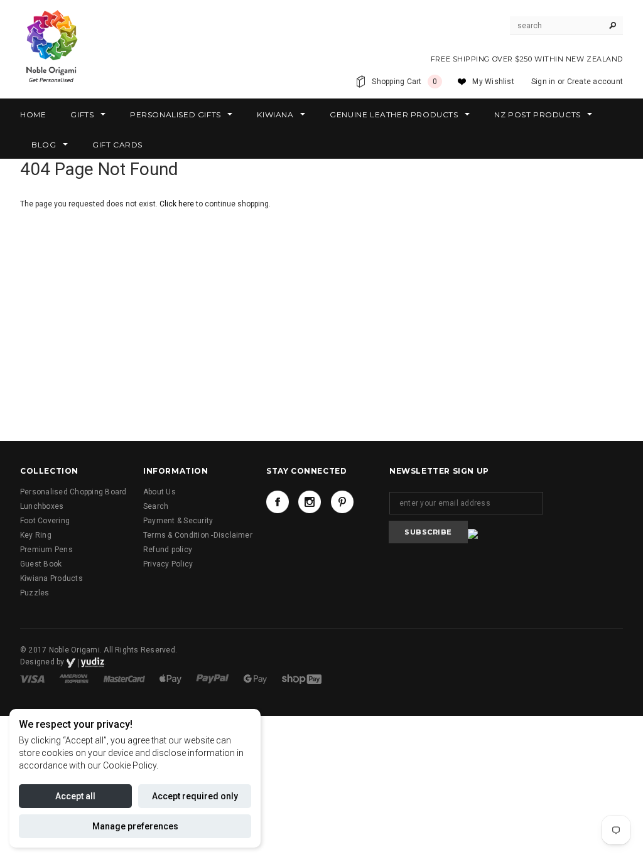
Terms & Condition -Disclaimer (197, 535)
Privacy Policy (168, 564)
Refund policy (167, 549)
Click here (177, 204)
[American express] (74, 678)
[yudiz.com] (85, 661)
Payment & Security (178, 520)
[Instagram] (309, 502)
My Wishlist (493, 81)
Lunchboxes (41, 506)
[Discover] (171, 678)
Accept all (75, 796)
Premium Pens (46, 549)
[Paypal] (213, 678)
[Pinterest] (342, 502)
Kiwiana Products (51, 578)
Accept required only (195, 796)
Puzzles (35, 592)
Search (155, 506)
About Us (159, 491)
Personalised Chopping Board (73, 491)
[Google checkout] (256, 678)
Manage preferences (135, 826)
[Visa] (33, 678)
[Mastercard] (125, 678)
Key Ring (35, 535)
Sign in (543, 81)
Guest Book (41, 564)
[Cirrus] (302, 678)
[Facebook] (277, 502)
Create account (595, 81)
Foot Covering (45, 520)
